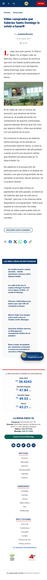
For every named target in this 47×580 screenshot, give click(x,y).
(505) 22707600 (26, 429)
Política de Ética (24, 544)
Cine (24, 507)
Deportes (24, 466)
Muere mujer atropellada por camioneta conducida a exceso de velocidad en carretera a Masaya (19, 348)
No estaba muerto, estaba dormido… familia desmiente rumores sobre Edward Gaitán (19, 272)
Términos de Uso (24, 540)
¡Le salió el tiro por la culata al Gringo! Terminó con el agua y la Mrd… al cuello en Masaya (19, 288)
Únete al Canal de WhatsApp (23, 437)
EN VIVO (41, 3)
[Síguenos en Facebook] (13, 445)
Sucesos (25, 458)
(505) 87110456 (27, 431)
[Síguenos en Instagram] (34, 445)
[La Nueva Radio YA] (26, 3)
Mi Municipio (24, 511)
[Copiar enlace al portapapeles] (30, 242)
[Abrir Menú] (4, 4)
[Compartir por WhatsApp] (20, 242)
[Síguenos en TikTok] (23, 445)
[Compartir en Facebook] (10, 242)
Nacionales (25, 462)
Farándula (24, 491)
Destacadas (18, 13)
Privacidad (24, 532)
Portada (7, 13)
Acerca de (24, 524)
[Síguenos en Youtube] (18, 445)
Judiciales (24, 474)
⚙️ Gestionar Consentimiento (25, 548)
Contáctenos (25, 528)
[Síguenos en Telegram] (28, 445)
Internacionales (24, 470)
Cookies (25, 536)
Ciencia (24, 499)
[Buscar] (14, 3)
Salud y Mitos (25, 503)
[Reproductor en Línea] (8, 3)
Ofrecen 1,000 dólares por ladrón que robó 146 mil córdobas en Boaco (19, 303)
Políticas (25, 478)
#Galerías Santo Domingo (18, 230)
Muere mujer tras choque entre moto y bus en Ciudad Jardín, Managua (19, 317)
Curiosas (24, 495)
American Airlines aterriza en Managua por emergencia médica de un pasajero (19, 332)
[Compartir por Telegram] (25, 242)
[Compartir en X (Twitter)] (15, 242)
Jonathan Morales (25, 34)
